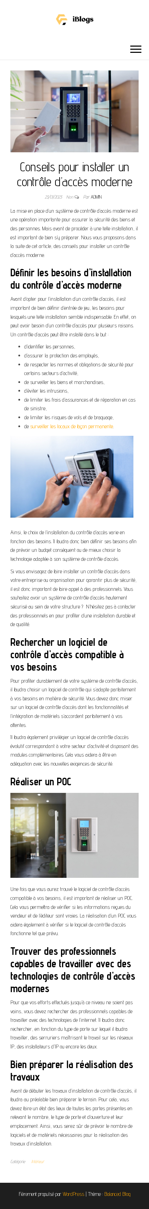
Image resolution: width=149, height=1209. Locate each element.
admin (96, 197)
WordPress (73, 1194)
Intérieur (37, 1161)
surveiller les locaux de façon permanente (71, 426)
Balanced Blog (117, 1194)
